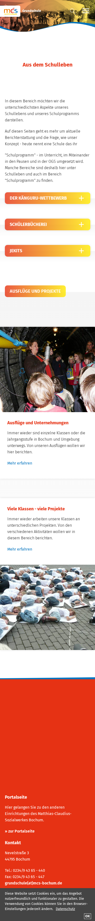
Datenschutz (65, 909)
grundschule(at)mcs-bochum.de (33, 883)
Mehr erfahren (19, 463)
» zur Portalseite (20, 831)
